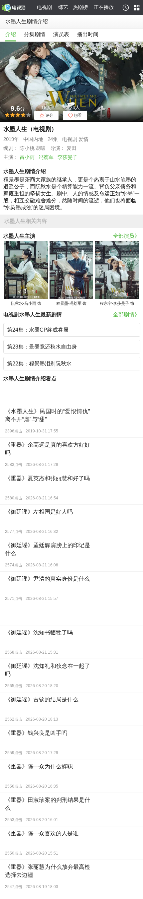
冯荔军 (46, 157)
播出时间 (87, 34)
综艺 (63, 7)
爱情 (83, 139)
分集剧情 (34, 34)
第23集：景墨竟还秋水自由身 (42, 347)
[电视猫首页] (18, 7)
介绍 (10, 34)
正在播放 (104, 7)
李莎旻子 (67, 157)
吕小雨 (27, 157)
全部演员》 (126, 236)
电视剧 (44, 7)
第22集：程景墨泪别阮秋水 (39, 363)
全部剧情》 (126, 314)
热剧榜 (80, 7)
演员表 (61, 34)
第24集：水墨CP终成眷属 (38, 330)
